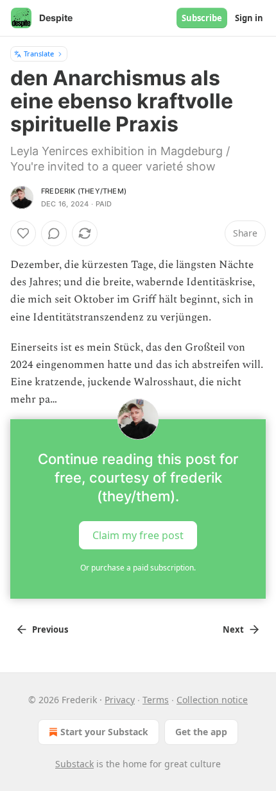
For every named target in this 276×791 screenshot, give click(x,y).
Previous (50, 629)
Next (233, 629)
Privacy (120, 700)
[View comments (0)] (54, 233)
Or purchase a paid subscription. (138, 567)
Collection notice (212, 700)
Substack (74, 764)
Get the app (201, 732)
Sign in (249, 18)
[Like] (23, 233)
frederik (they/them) (83, 191)
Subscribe (202, 18)
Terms (155, 700)
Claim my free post (138, 535)
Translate (39, 53)
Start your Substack (104, 732)
